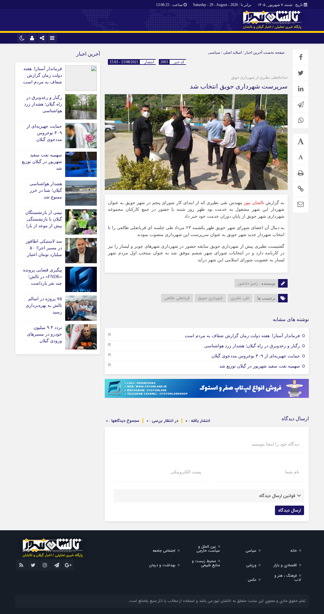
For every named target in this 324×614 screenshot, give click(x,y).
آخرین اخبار (253, 52)
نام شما (292, 472)
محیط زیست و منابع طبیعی (206, 563)
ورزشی (251, 565)
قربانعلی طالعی (177, 298)
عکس (252, 580)
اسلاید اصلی (232, 52)
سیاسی (214, 52)
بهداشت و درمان (162, 565)
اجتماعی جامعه (164, 551)
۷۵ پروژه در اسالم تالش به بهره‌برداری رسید (44, 305)
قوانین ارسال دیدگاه (277, 495)
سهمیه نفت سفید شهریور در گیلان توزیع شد (259, 366)
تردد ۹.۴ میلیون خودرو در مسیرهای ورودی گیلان (44, 334)
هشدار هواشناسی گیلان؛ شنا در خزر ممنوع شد (45, 190)
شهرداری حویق (210, 298)
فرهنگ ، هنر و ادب (287, 578)
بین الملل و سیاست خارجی (208, 549)
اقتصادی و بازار (285, 565)
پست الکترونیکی (186, 472)
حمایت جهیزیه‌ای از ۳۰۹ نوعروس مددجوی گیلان (255, 356)
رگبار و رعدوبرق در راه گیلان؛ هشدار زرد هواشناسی (252, 345)
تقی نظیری (240, 298)
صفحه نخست (273, 52)
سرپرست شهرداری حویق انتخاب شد (239, 86)
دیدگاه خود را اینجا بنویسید (275, 444)
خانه (293, 551)
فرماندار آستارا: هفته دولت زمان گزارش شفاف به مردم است (242, 335)
